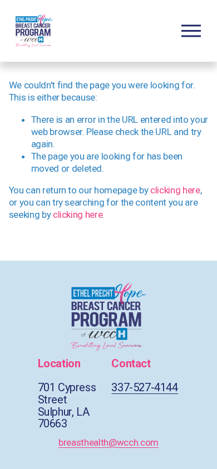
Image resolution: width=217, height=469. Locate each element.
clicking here (175, 190)
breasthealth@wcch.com (108, 442)
